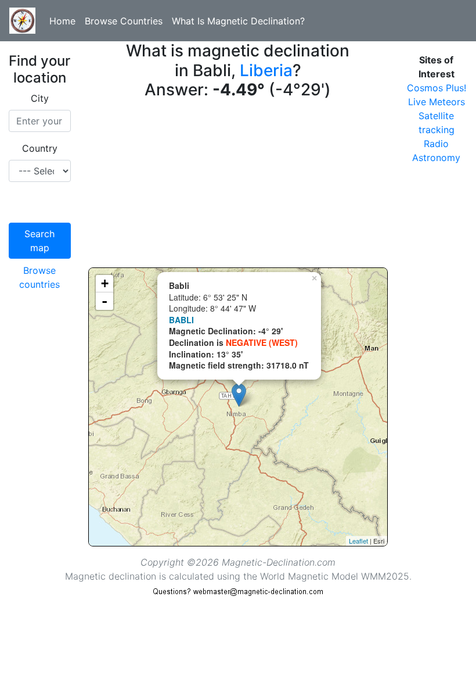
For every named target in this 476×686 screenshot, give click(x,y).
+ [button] (105, 283)
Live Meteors (436, 102)
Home (62, 21)
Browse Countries (124, 21)
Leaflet (358, 540)
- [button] (104, 301)
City (40, 98)
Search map (39, 240)
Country (39, 148)
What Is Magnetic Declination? (238, 21)
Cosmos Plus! (436, 88)
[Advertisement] (238, 186)
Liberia (266, 70)
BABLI (181, 320)
